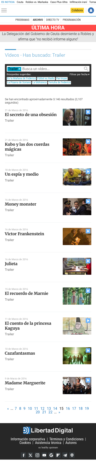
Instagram (37, 455)
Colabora (77, 10)
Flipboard (58, 455)
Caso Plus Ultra (58, 2)
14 (55, 408)
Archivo (38, 19)
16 (68, 408)
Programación (72, 19)
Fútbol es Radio (45, 78)
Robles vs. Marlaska (37, 2)
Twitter (30, 455)
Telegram (65, 455)
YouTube (44, 455)
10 (30, 408)
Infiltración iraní (78, 2)
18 (81, 408)
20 (38, 412)
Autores (71, 443)
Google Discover (51, 455)
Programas (22, 19)
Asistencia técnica (48, 443)
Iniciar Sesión (91, 10)
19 (87, 408)
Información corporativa (28, 439)
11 (36, 408)
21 (44, 412)
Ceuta (20, 2)
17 (74, 408)
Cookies (25, 443)
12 (42, 408)
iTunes (72, 455)
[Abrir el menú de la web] (5, 10)
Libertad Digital (48, 430)
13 (49, 408)
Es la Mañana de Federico (21, 78)
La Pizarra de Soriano (19, 82)
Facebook (23, 455)
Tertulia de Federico (59, 82)
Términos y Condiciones (66, 439)
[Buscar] (86, 69)
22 (50, 412)
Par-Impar (61, 78)
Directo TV (52, 19)
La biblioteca (39, 82)
